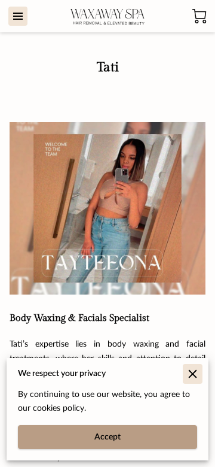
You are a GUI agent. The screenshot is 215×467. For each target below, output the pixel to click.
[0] (199, 16)
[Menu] (17, 16)
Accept (107, 437)
